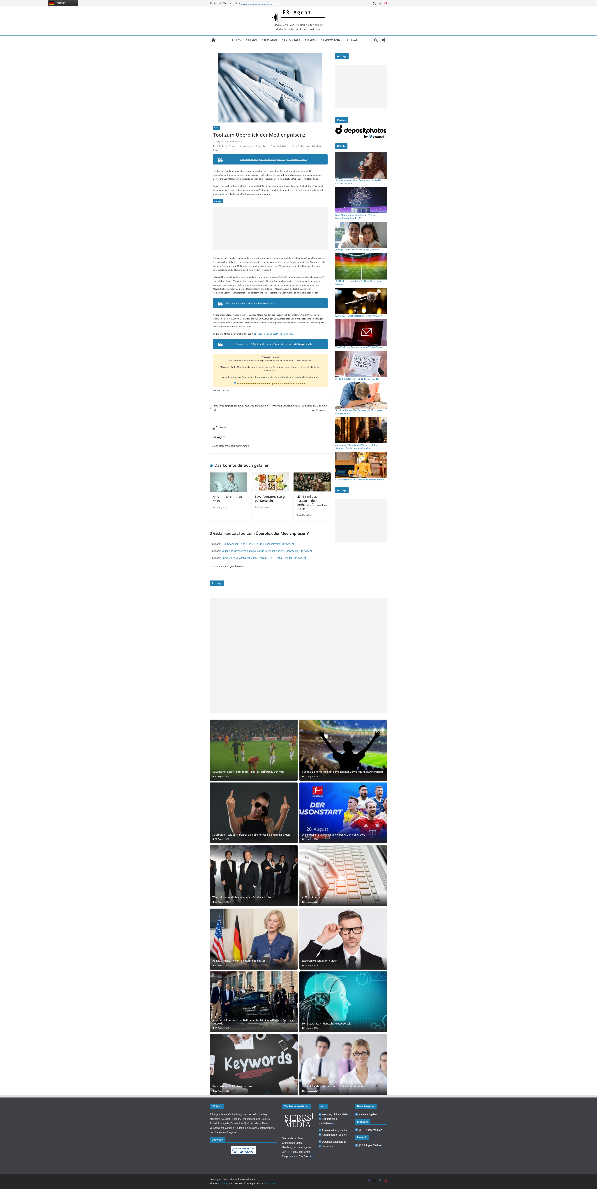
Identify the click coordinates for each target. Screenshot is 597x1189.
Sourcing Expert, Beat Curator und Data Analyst (241, 407)
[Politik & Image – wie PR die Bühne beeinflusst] (254, 939)
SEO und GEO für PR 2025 (227, 499)
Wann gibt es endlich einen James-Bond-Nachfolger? (243, 897)
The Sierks (305, 1156)
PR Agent (219, 141)
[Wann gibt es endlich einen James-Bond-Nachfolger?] (254, 875)
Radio (294, 146)
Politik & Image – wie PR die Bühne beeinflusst (239, 960)
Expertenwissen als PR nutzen (319, 960)
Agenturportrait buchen (334, 1134)
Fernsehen (233, 146)
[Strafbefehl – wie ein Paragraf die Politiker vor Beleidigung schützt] (254, 812)
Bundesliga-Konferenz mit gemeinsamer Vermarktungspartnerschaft (342, 771)
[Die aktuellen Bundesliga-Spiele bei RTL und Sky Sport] (343, 812)
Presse (266, 146)
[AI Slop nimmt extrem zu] (343, 875)
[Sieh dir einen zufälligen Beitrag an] (383, 40)
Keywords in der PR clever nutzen (232, 1086)
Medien (258, 146)
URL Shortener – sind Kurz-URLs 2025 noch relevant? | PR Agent (258, 544)
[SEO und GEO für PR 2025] (228, 474)
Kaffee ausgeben (368, 1114)
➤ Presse (352, 39)
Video (308, 146)
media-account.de (263, 303)
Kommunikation (246, 146)
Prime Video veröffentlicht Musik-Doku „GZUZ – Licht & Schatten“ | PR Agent (264, 558)
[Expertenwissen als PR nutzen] (343, 939)
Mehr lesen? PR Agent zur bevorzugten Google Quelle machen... (273, 159)
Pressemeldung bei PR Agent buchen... (275, 334)
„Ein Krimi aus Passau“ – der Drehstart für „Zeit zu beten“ (312, 502)
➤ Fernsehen (269, 39)
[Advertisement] (270, 228)
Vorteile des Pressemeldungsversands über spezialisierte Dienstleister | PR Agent (267, 551)
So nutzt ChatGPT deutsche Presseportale (326, 1023)
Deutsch (60, 3)
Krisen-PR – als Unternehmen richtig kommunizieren (333, 1086)
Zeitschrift (316, 146)
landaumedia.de (240, 303)
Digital (224, 146)
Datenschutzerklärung (334, 1141)
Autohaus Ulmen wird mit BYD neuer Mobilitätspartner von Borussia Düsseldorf (252, 1022)
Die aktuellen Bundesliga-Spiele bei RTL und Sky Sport (333, 834)
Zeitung (216, 150)
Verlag (301, 146)
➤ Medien (251, 39)
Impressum (328, 1146)
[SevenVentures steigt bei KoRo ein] (270, 474)
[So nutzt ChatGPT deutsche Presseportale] (343, 1001)
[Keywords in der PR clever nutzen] (254, 1064)
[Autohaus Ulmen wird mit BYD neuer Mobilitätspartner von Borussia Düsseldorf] (254, 1001)
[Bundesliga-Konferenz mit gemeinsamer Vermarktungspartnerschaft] (343, 750)
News (216, 128)
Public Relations (283, 146)
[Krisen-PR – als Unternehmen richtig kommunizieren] (343, 1064)
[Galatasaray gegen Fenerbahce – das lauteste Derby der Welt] (254, 750)
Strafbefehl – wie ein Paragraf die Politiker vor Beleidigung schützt (251, 834)
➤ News (236, 39)
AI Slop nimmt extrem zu (316, 897)
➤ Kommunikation (331, 39)
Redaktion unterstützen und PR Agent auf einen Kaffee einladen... (271, 383)
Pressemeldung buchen (335, 1130)
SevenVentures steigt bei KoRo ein (270, 498)
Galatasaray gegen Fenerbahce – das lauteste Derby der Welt (248, 771)
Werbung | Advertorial (334, 1114)
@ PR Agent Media (369, 1130)
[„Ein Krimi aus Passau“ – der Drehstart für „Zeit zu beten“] (312, 474)
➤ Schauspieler (291, 39)
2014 (217, 146)
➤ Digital (310, 39)
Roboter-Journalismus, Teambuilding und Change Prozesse (299, 407)
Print (273, 146)
